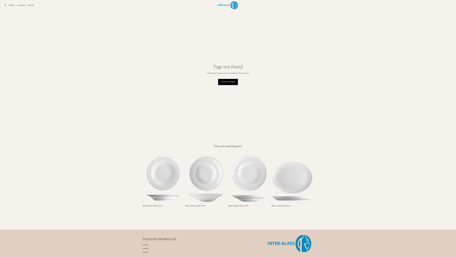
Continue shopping (228, 82)
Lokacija (145, 249)
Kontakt (145, 245)
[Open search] (5, 5)
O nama (145, 252)
